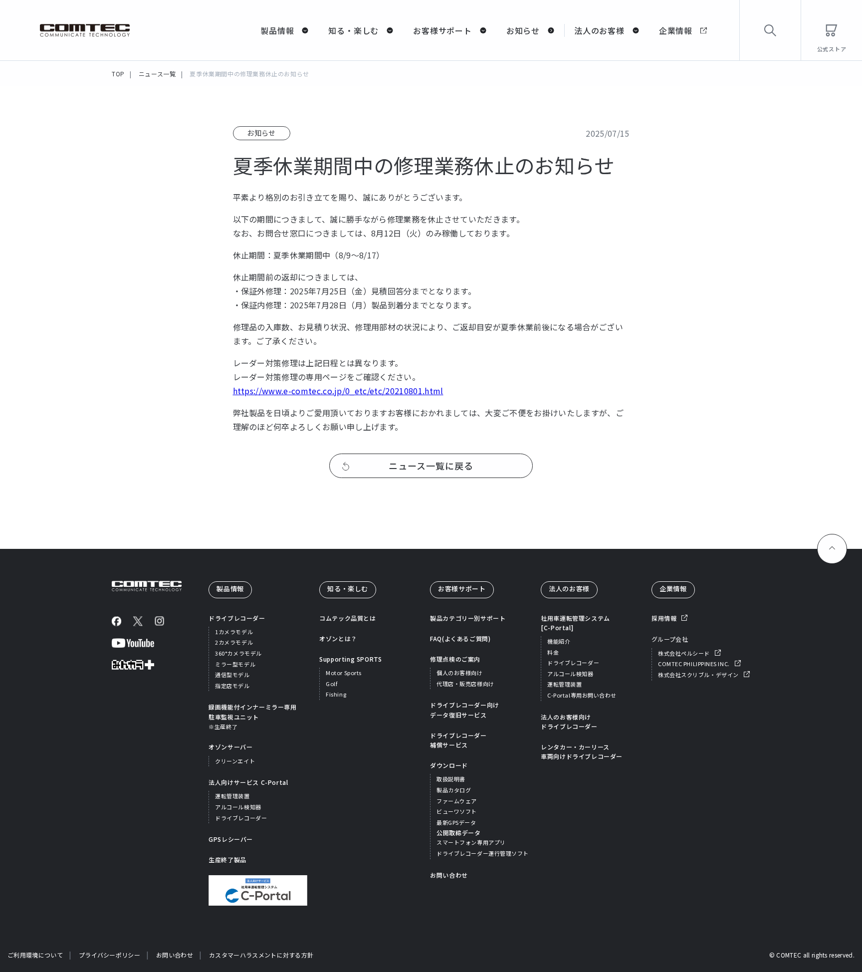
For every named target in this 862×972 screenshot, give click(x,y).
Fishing (336, 694)
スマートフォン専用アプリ (471, 842)
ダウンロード (449, 765)
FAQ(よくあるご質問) (460, 638)
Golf (331, 684)
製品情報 (277, 30)
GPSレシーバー (231, 839)
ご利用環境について (35, 955)
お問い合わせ (449, 875)
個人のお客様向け (459, 673)
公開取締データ (458, 832)
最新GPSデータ (456, 822)
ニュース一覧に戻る (431, 465)
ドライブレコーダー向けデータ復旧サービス (464, 710)
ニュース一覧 (157, 73)
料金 (553, 652)
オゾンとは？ (338, 638)
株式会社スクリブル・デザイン (698, 675)
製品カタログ (453, 790)
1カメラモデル (234, 632)
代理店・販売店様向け (465, 684)
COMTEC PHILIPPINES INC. (694, 664)
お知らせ (523, 30)
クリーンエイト (235, 761)
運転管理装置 (232, 796)
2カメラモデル (234, 642)
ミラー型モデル (235, 664)
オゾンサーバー (230, 746)
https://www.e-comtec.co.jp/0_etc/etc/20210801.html (338, 391)
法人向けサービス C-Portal (248, 782)
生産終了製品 (227, 859)
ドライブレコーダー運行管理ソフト (482, 853)
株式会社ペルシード (684, 653)
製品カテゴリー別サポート (467, 618)
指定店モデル (232, 686)
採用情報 (663, 618)
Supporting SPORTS (350, 659)
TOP (118, 73)
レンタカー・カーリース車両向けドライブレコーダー (582, 751)
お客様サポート (442, 30)
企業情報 (675, 30)
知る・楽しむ (353, 30)
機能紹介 (558, 641)
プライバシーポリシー (109, 955)
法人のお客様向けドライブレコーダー (569, 721)
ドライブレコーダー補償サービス (458, 740)
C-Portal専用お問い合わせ (582, 695)
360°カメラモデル (238, 653)
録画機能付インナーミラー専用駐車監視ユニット (252, 716)
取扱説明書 (450, 779)
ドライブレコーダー (237, 618)
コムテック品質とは (347, 618)
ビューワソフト (456, 811)
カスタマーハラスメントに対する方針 (261, 955)
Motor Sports (344, 673)
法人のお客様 (599, 30)
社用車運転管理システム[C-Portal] (575, 623)
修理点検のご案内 (455, 659)
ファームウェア (456, 801)
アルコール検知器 (238, 807)
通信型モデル (232, 675)
